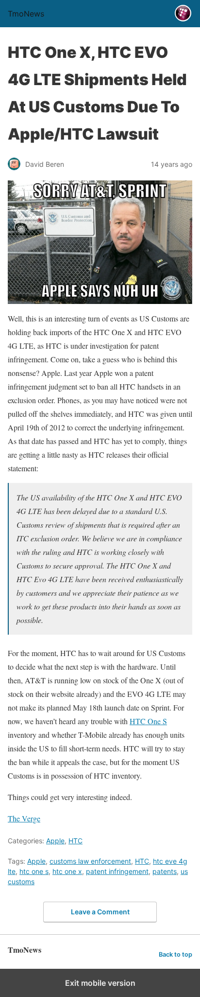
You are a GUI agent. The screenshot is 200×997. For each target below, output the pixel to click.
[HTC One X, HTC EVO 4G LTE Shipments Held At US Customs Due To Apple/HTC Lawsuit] (100, 242)
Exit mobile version (100, 983)
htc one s (34, 871)
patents (164, 871)
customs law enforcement (90, 861)
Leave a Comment (100, 912)
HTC (75, 841)
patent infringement (117, 871)
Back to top (175, 954)
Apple (55, 841)
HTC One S (148, 721)
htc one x (67, 871)
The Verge (24, 818)
